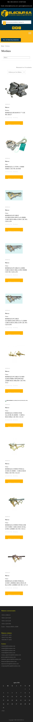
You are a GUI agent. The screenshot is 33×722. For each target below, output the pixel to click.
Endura (7, 110)
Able (6, 164)
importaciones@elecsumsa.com (10, 663)
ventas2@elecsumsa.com (8, 648)
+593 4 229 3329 (6, 618)
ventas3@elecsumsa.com (8, 650)
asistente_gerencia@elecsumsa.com (11, 659)
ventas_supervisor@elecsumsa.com (11, 655)
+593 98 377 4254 (6, 639)
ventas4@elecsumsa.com (8, 652)
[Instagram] (19, 28)
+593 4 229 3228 (6, 620)
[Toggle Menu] (29, 33)
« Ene (2, 710)
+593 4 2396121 (5, 615)
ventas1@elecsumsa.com (8, 646)
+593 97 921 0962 (6, 637)
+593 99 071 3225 (6, 635)
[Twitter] (16, 28)
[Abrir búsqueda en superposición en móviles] (16, 22)
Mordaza (7, 104)
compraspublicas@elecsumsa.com (10, 666)
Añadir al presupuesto (14, 124)
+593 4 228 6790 (6, 623)
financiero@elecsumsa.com (8, 661)
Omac (6, 213)
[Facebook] (13, 28)
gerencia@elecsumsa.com (8, 657)
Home (2, 46)
